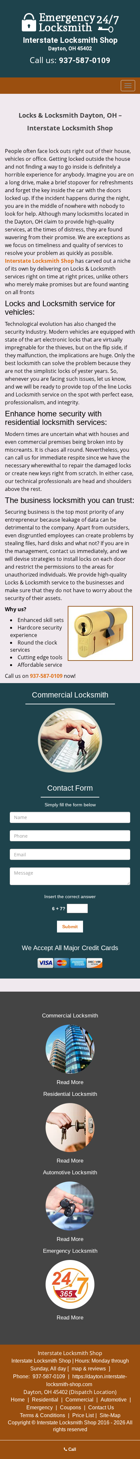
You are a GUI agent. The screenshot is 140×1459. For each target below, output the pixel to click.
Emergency (39, 1407)
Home (18, 1399)
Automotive (114, 1399)
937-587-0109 (84, 60)
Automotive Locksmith (70, 1172)
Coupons (70, 1407)
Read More (70, 1082)
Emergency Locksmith (70, 1251)
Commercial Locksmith (70, 1016)
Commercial (79, 1399)
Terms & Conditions (42, 1415)
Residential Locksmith (70, 1094)
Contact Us (101, 1407)
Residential (45, 1399)
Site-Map (110, 1415)
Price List (83, 1415)
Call (71, 1449)
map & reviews (89, 1368)
